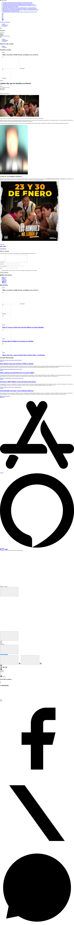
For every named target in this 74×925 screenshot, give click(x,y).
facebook (5, 277)
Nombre (2, 263)
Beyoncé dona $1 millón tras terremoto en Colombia (17, 341)
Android (2, 397)
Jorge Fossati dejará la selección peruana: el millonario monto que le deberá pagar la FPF (18, 4)
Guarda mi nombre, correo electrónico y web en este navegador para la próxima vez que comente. (19, 270)
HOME (3, 24)
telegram (4, 282)
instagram (5, 280)
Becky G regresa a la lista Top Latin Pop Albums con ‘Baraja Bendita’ (23, 327)
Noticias (1, 80)
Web (1, 268)
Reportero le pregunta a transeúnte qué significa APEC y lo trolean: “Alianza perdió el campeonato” (20, 9)
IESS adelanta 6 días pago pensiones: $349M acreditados (16, 363)
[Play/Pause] (19, 663)
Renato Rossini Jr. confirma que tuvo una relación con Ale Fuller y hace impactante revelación (19, 8)
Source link (2, 244)
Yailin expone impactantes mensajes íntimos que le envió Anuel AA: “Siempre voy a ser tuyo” (19, 5)
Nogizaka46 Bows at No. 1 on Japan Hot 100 (10, 10)
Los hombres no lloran (39, 179)
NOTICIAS (4, 26)
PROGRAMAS (5, 25)
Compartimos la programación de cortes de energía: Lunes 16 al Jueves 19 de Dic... (17, 3)
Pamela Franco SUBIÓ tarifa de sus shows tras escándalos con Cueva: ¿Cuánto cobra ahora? (19, 7)
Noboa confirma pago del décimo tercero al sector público (17, 372)
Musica (3, 52)
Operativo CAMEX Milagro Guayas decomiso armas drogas (18, 381)
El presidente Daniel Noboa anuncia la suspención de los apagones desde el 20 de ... (17, 2)
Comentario (2, 261)
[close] (0, 672)
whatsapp (5, 47)
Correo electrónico (3, 266)
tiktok (4, 46)
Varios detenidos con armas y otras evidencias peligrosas (16, 390)
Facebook (4, 78)
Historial (4, 676)
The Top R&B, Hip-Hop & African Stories (10, 6)
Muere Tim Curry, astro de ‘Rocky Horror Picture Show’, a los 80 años (23, 355)
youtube (4, 281)
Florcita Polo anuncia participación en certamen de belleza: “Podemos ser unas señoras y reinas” (19, 11)
